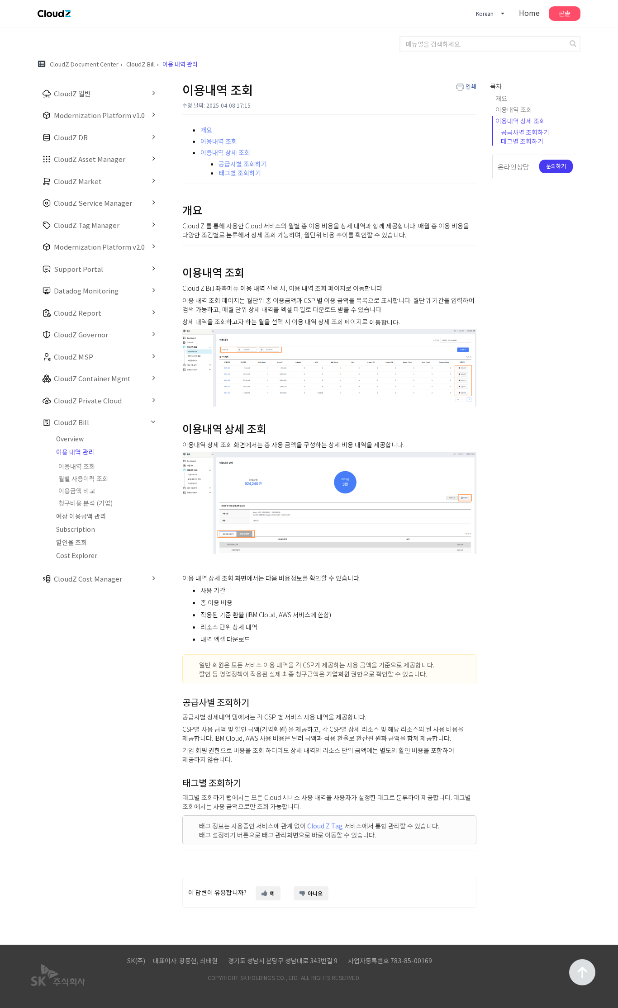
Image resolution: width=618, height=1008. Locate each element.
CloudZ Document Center (84, 64)
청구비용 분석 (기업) (85, 502)
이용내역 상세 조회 (225, 152)
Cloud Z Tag (325, 825)
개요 (206, 129)
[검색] (574, 44)
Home (529, 12)
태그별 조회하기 (240, 172)
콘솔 (564, 13)
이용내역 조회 (76, 466)
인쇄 (471, 86)
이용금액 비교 (76, 490)
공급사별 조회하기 (243, 163)
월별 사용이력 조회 (83, 478)
